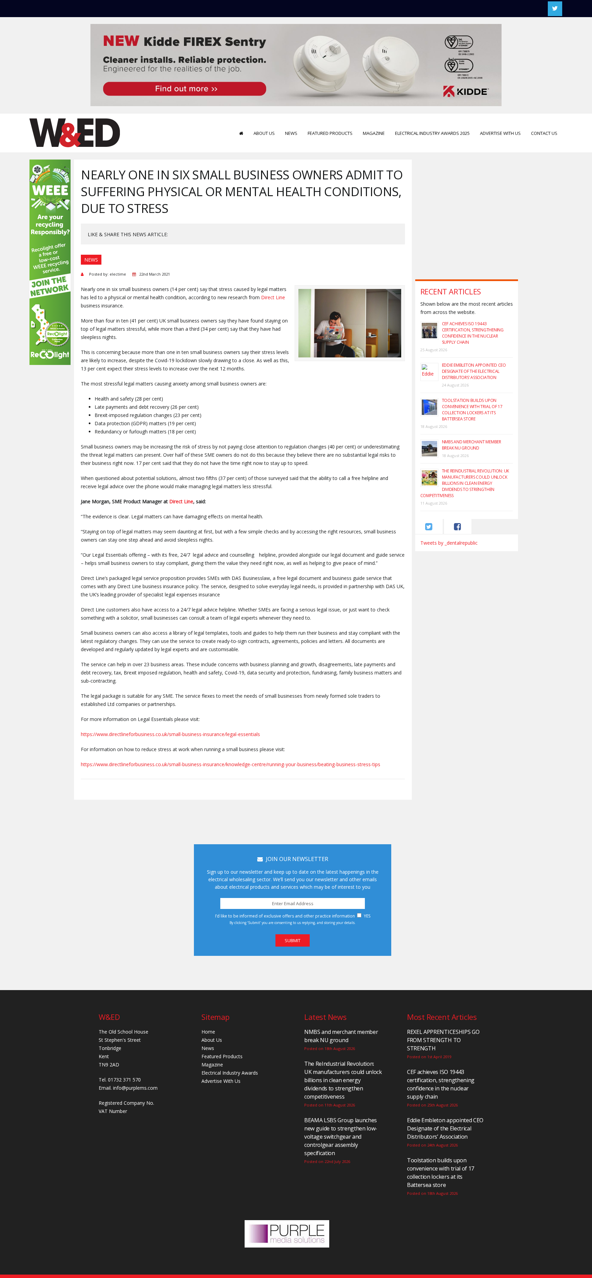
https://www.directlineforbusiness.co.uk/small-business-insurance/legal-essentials (170, 734)
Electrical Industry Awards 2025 (432, 133)
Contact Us (544, 133)
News (291, 133)
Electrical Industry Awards (229, 1073)
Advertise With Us (500, 133)
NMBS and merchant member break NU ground (471, 445)
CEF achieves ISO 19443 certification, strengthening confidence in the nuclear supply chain (473, 333)
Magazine (374, 133)
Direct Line (273, 297)
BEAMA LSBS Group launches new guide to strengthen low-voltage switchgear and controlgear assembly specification (340, 1136)
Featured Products (330, 133)
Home (208, 1031)
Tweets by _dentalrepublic (449, 543)
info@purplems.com (135, 1088)
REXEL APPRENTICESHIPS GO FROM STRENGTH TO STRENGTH (443, 1040)
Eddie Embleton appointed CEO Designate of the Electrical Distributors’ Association (474, 371)
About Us (264, 133)
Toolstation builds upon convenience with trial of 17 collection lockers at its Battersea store (472, 409)
